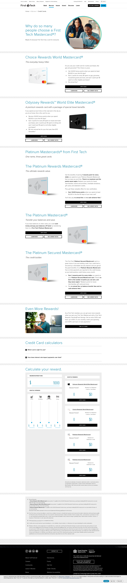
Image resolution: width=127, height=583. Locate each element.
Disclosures (50, 558)
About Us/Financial (31, 558)
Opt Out (49, 565)
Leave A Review (30, 569)
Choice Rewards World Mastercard (82, 409)
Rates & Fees (32, 1)
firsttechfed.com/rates (36, 520)
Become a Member (94, 5)
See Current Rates (92, 90)
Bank (45, 5)
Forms (49, 561)
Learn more (100, 570)
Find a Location (24, 1)
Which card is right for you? (37, 350)
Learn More (74, 90)
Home (27, 11)
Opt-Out (112, 581)
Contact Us (54, 551)
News (27, 572)
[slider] (31, 422)
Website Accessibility (53, 572)
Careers (27, 561)
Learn (78, 5)
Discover (71, 5)
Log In (103, 5)
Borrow (51, 5)
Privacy (97, 1)
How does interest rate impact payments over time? (44, 357)
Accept (106, 581)
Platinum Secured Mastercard (81, 459)
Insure (58, 5)
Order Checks (51, 569)
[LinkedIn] (33, 551)
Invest (64, 5)
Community (28, 565)
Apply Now (83, 86)
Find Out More (83, 326)
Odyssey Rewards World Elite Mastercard (84, 384)
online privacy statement (64, 576)
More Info (119, 581)
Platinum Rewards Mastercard (81, 434)
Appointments (91, 1)
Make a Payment (40, 1)
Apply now (82, 400)
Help (85, 1)
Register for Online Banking (51, 1)
